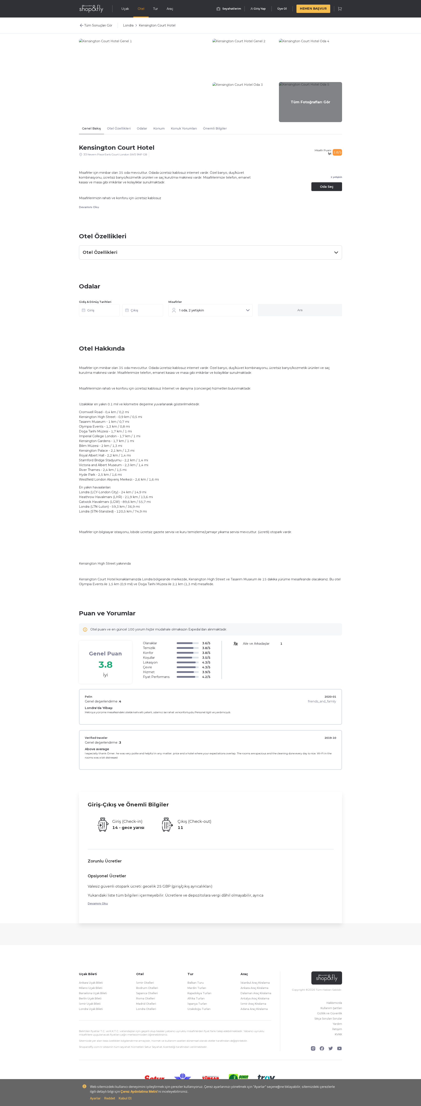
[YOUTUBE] (339, 1048)
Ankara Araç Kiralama (254, 988)
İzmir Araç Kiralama (253, 1003)
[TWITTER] (330, 1048)
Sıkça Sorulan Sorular (328, 1018)
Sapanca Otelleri (147, 993)
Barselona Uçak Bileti (93, 993)
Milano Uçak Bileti (90, 988)
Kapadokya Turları (199, 993)
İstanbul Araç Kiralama (255, 982)
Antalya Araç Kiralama (255, 998)
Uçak (125, 9)
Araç (170, 9)
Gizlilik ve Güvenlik (329, 1013)
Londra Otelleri (146, 1009)
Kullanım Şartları (331, 1008)
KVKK (338, 1034)
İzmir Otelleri (145, 982)
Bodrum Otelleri (147, 988)
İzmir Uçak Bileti (90, 1003)
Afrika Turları (196, 998)
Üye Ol (282, 8)
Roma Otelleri (145, 998)
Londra (128, 25)
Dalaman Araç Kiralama (256, 993)
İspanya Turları (197, 1003)
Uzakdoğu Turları (198, 1009)
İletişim (337, 1029)
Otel (141, 9)
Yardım (337, 1023)
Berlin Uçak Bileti (90, 998)
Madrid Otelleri (146, 1003)
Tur (155, 9)
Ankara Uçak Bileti (91, 982)
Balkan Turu (195, 982)
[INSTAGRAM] (313, 1048)
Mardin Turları (196, 988)
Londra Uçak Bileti (91, 1009)
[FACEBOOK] (322, 1048)
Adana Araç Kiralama (254, 1009)
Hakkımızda (334, 1002)
